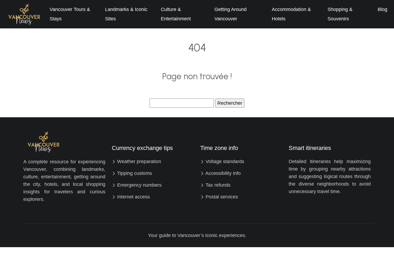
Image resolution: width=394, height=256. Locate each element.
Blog (382, 9)
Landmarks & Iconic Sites (126, 14)
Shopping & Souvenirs (340, 14)
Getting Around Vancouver (230, 14)
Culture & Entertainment (176, 14)
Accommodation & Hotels (291, 14)
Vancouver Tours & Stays (70, 14)
